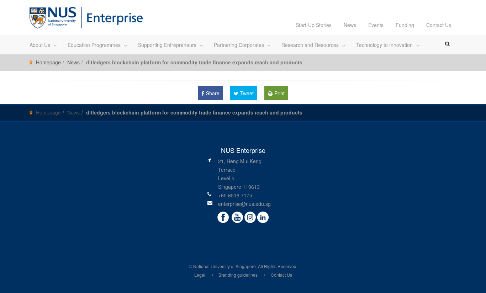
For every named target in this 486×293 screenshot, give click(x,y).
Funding (405, 24)
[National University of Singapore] (53, 17)
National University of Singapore (224, 266)
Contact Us (438, 24)
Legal (199, 275)
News (350, 24)
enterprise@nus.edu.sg (244, 203)
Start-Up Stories (314, 24)
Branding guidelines (238, 275)
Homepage (48, 62)
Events (376, 24)
